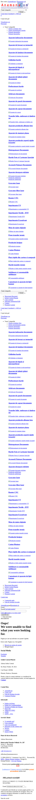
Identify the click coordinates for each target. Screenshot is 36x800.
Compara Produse (10, 696)
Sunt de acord (5, 798)
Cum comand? (9, 723)
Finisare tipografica (14, 34)
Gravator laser (14, 183)
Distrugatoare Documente (18, 150)
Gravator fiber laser (16, 191)
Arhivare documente (16, 94)
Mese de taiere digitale (17, 228)
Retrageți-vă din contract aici (13, 726)
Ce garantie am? (9, 721)
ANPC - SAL (9, 714)
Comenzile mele (9, 600)
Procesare (4, 24)
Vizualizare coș (5, 22)
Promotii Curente (10, 305)
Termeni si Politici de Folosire (14, 707)
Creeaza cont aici (16, 769)
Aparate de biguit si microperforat (16, 68)
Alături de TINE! (10, 710)
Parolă (3, 609)
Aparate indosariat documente (20, 38)
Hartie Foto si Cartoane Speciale (21, 157)
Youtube (3, 656)
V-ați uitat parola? (10, 609)
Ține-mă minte (7, 617)
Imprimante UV (14, 205)
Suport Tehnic (9, 731)
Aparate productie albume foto (20, 126)
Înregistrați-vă (21, 1)
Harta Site (8, 708)
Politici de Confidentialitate (13, 705)
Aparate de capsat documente (20, 109)
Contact (7, 303)
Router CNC (13, 198)
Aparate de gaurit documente (19, 101)
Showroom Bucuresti (11, 296)
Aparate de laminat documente (20, 52)
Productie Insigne (15, 243)
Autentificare (12, 1)
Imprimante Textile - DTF (18, 213)
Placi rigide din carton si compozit (21, 257)
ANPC (7, 712)
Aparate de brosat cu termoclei (20, 45)
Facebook (4, 654)
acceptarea (4, 795)
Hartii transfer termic (16, 265)
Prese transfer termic (16, 235)
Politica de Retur (10, 703)
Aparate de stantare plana (18, 133)
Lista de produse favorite (12, 602)
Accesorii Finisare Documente (20, 165)
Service (7, 728)
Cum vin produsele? (11, 725)
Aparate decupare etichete (18, 172)
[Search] (25, 12)
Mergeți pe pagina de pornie (13, 645)
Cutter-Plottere (14, 250)
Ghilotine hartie (14, 60)
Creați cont (8, 692)
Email (2, 607)
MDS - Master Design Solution (10, 759)
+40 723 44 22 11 (6, 751)
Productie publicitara (14, 179)
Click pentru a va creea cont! (11, 613)
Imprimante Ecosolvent (17, 220)
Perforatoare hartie (16, 86)
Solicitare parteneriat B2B (12, 301)
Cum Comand (9, 300)
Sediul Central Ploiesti (11, 298)
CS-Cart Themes (16, 761)
